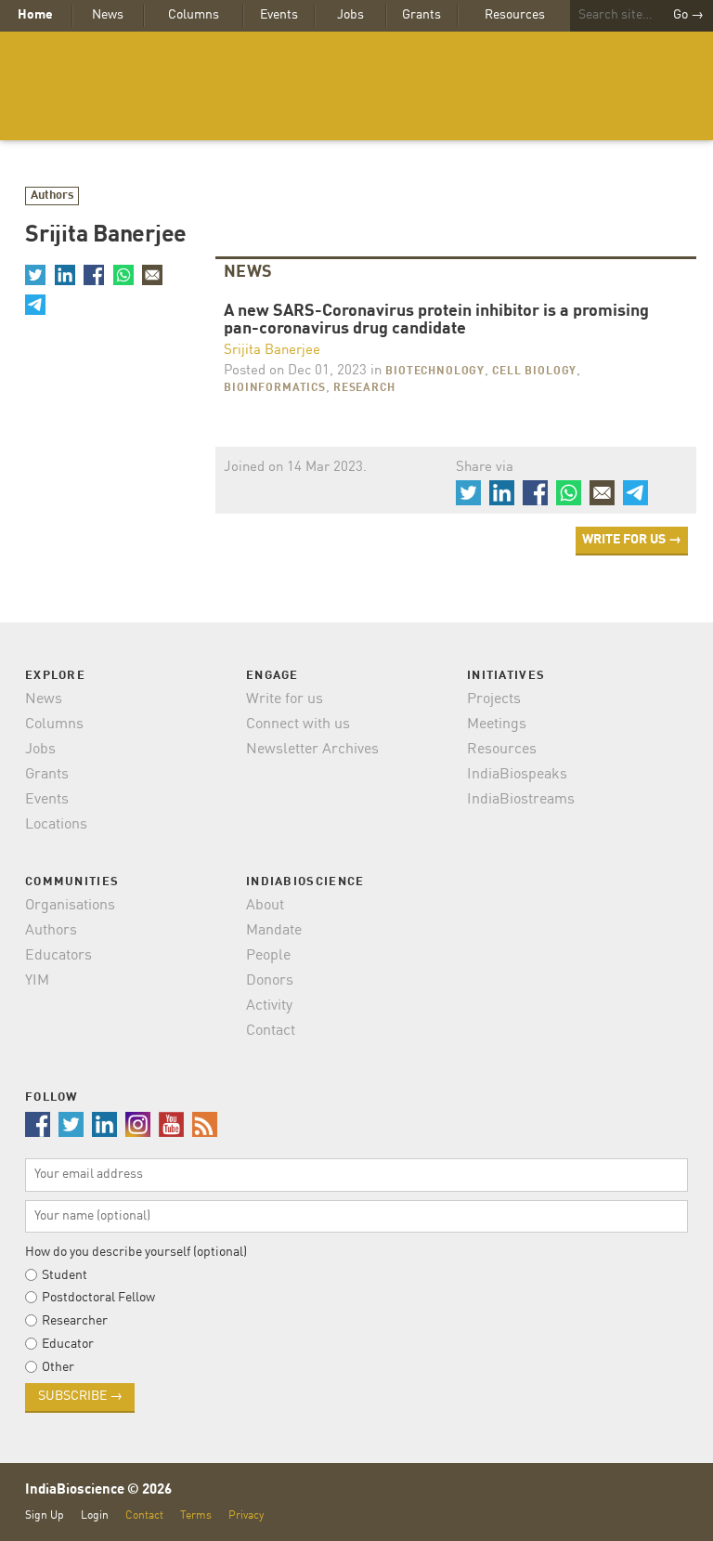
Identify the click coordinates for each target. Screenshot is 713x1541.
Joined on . (295, 468)
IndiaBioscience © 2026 (98, 1490)
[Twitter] (35, 275)
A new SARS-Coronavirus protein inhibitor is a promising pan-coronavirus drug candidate (436, 321)
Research (364, 388)
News (107, 14)
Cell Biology (534, 371)
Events (279, 14)
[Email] (152, 275)
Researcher (75, 1320)
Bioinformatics (275, 388)
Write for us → (631, 539)
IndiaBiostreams (521, 799)
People (268, 955)
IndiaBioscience (356, 86)
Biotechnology (435, 371)
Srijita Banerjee (272, 351)
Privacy (246, 1515)
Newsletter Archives (312, 749)
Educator (68, 1344)
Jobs (350, 14)
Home (35, 14)
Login (95, 1515)
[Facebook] (94, 275)
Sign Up (44, 1515)
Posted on (295, 371)
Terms (196, 1515)
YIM (37, 980)
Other (58, 1367)
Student (64, 1275)
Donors (269, 980)
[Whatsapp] (122, 275)
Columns (193, 14)
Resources (515, 14)
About (265, 905)
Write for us (284, 699)
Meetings (496, 724)
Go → (688, 14)
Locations (56, 824)
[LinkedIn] (64, 275)
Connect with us (298, 724)
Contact (270, 1031)
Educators (58, 955)
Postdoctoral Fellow (98, 1297)
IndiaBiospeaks (517, 774)
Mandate (274, 930)
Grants (421, 14)
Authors (52, 195)
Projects (494, 699)
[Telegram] (35, 304)
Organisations (70, 905)
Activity (269, 1006)
